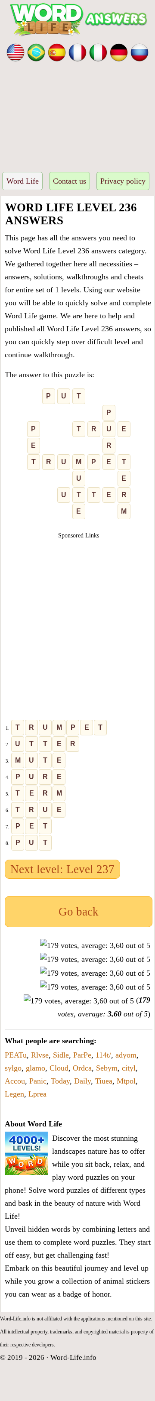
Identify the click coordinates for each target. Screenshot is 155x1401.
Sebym (107, 1068)
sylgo (13, 1068)
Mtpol (126, 1081)
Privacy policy (123, 181)
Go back (79, 911)
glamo (35, 1068)
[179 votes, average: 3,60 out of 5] (95, 945)
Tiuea (103, 1081)
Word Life (22, 181)
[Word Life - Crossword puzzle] (15, 51)
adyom (125, 1055)
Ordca (82, 1068)
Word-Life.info (73, 1357)
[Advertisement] (77, 114)
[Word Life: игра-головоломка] (139, 51)
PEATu (16, 1055)
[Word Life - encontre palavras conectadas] (36, 51)
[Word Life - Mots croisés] (77, 51)
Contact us (69, 181)
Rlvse (40, 1055)
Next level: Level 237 (62, 869)
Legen (14, 1094)
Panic (37, 1081)
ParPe (82, 1055)
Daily (82, 1081)
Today (60, 1081)
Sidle (61, 1055)
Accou (15, 1081)
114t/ (103, 1055)
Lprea (37, 1094)
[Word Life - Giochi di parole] (98, 51)
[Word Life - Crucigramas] (56, 51)
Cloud (59, 1068)
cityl (129, 1068)
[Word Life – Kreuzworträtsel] (118, 51)
